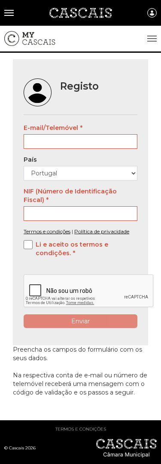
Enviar (80, 321)
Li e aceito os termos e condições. (72, 249)
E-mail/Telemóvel (51, 128)
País (30, 159)
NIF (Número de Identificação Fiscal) (70, 195)
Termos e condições (80, 429)
